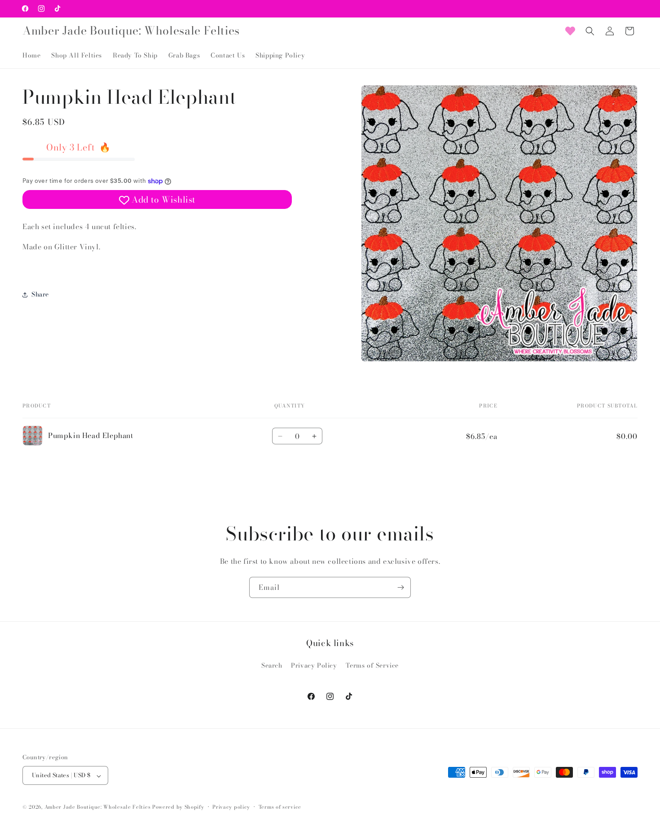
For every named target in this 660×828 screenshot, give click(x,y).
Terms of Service (372, 665)
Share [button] (40, 294)
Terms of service (280, 806)
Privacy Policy (314, 665)
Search (271, 665)
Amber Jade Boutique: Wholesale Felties (97, 807)
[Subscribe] (400, 587)
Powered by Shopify (178, 807)
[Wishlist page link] (570, 31)
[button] (590, 31)
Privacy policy (231, 806)
